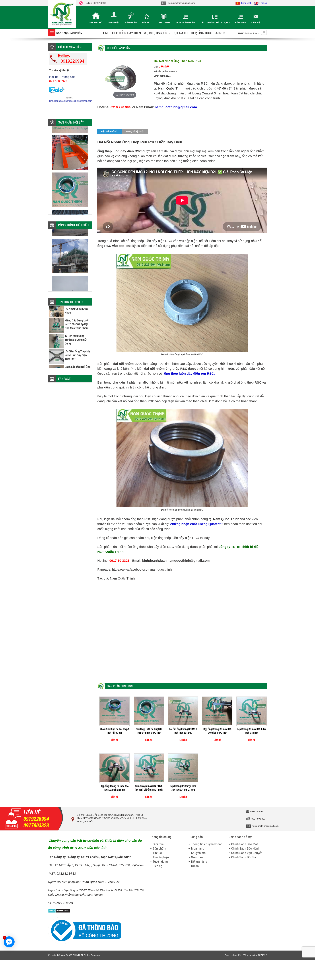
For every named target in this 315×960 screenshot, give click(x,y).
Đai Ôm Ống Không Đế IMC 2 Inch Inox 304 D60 (183, 730)
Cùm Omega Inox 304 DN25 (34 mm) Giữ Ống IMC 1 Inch (149, 787)
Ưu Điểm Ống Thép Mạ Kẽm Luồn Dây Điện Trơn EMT (77, 342)
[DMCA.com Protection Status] (59, 912)
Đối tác (146, 22)
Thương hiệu (161, 857)
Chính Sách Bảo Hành (245, 848)
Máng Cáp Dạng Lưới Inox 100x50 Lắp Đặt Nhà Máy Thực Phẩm (77, 311)
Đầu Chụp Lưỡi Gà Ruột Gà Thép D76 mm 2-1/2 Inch (149, 730)
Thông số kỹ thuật (135, 131)
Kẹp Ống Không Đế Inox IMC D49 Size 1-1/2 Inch (217, 730)
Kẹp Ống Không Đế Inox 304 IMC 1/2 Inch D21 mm (115, 787)
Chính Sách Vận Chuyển (246, 853)
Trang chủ (95, 22)
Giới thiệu (114, 22)
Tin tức (157, 853)
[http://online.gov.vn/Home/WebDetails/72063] (84, 943)
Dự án (195, 866)
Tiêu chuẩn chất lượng (215, 22)
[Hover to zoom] (124, 78)
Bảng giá (240, 22)
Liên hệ (255, 22)
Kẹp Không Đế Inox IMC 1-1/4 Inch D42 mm (251, 730)
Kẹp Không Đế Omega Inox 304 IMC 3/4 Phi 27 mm (183, 787)
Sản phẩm (131, 22)
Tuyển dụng (160, 861)
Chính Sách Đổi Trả (243, 857)
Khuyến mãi (198, 853)
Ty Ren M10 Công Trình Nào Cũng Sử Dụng (75, 327)
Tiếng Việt (246, 3)
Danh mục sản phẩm (69, 33)
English (263, 3)
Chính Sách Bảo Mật (244, 844)
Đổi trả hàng (199, 861)
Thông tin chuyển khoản (206, 844)
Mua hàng (197, 848)
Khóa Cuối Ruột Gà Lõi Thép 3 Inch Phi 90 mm (114, 730)
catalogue (163, 22)
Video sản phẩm (185, 22)
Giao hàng (197, 857)
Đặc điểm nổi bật (109, 131)
